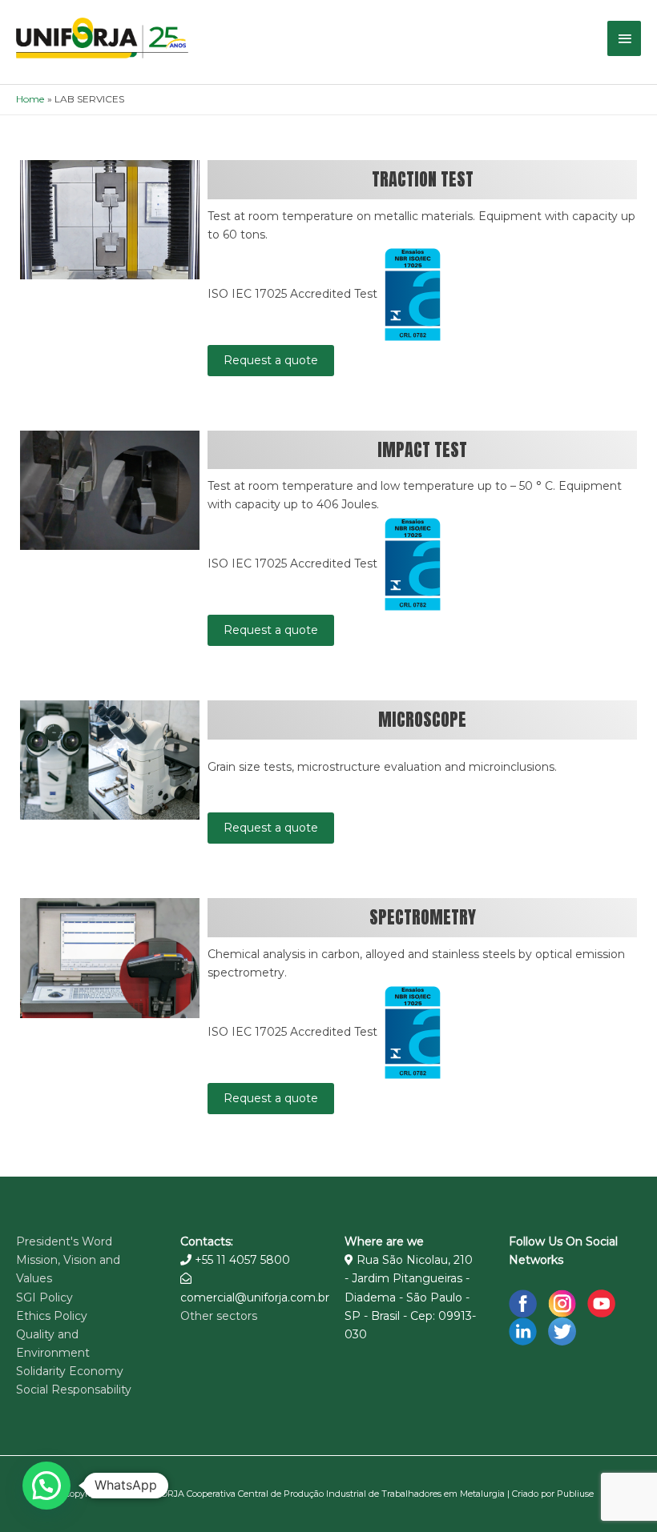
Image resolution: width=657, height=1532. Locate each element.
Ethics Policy (51, 1316)
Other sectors (218, 1316)
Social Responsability (73, 1389)
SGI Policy (44, 1297)
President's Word (64, 1241)
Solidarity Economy (69, 1371)
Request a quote (271, 360)
